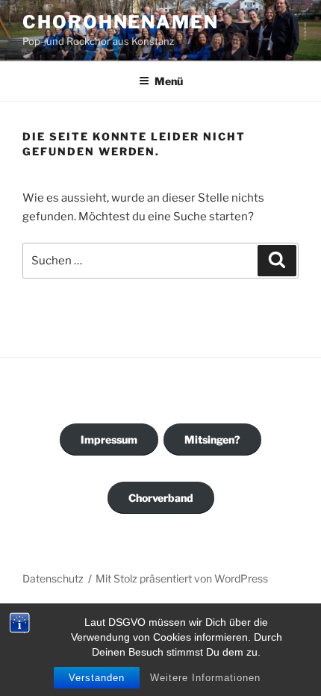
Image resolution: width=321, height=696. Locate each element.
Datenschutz (53, 578)
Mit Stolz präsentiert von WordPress (182, 578)
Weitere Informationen (205, 677)
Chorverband (160, 497)
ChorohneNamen (120, 22)
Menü (169, 81)
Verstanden (97, 677)
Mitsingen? (212, 439)
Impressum (109, 439)
